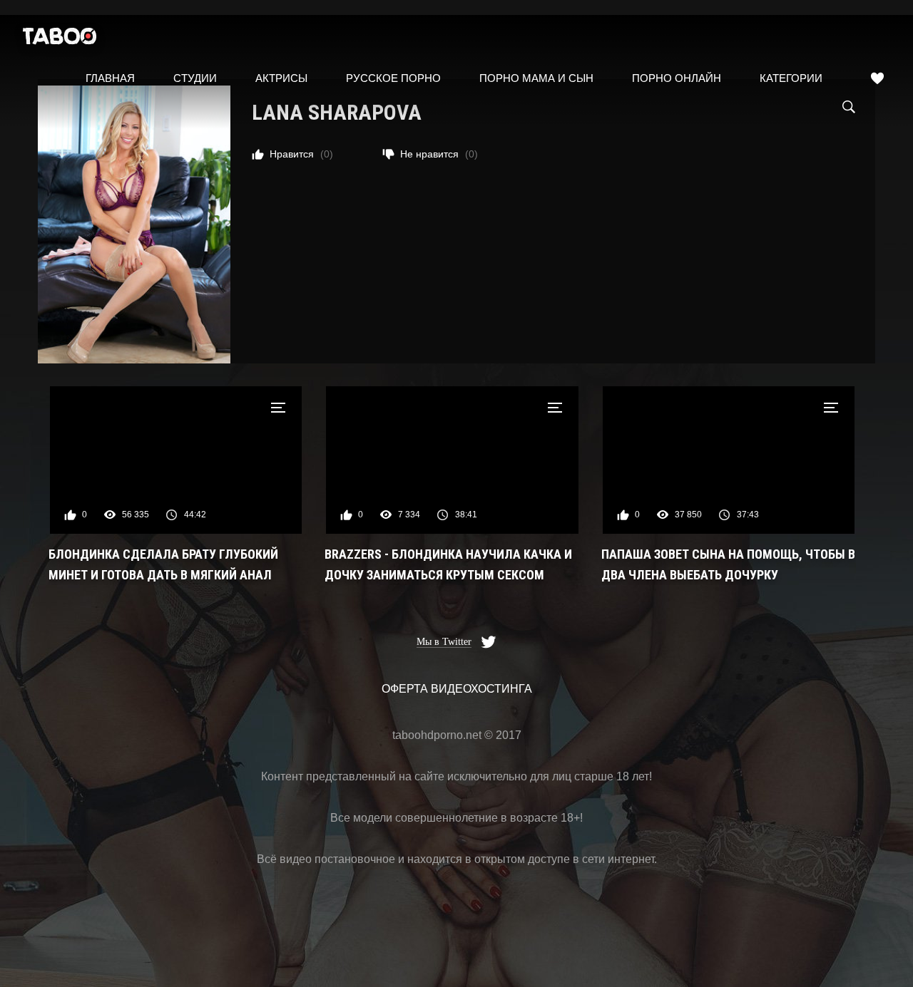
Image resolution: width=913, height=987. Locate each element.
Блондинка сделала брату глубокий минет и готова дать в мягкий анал (163, 564)
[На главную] (60, 39)
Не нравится (439, 154)
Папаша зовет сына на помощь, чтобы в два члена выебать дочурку (728, 564)
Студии (195, 78)
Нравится (301, 154)
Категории (791, 78)
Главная (110, 78)
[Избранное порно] (877, 78)
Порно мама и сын (536, 78)
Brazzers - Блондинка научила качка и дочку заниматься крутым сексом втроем (448, 566)
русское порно (393, 78)
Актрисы (281, 78)
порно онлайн (676, 78)
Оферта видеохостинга (457, 689)
